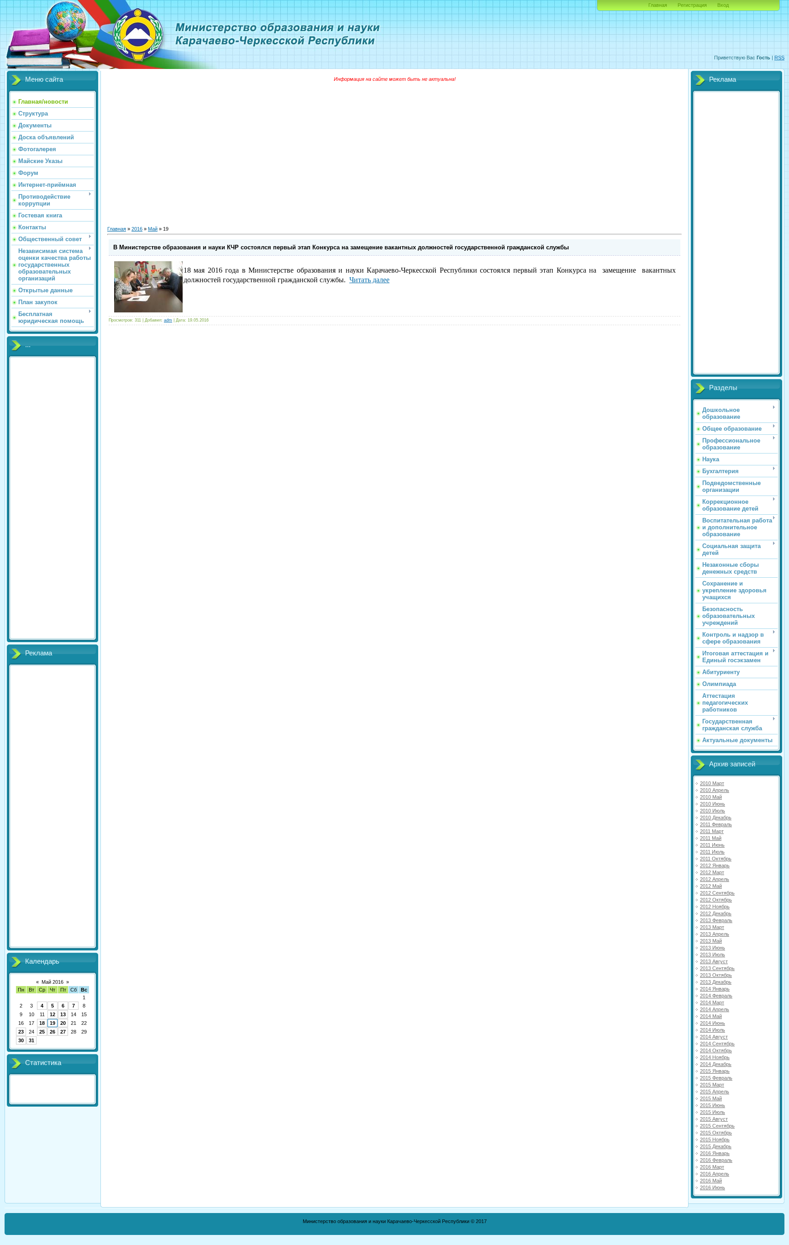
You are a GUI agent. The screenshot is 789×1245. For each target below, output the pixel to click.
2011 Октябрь (715, 858)
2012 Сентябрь (717, 893)
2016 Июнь (712, 1187)
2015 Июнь (712, 1105)
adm (168, 320)
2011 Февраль (716, 824)
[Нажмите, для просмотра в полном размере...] (148, 310)
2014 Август (714, 1036)
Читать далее (369, 280)
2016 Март (712, 1167)
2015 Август (714, 1119)
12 (52, 1014)
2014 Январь (715, 989)
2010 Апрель (714, 790)
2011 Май (710, 838)
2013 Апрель (714, 934)
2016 (137, 229)
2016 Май (711, 1180)
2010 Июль (712, 810)
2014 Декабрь (715, 1064)
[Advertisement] (52, 498)
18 (42, 1023)
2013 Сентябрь (717, 968)
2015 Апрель (714, 1091)
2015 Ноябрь (715, 1139)
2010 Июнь (712, 804)
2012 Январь (715, 865)
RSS (779, 57)
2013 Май (711, 941)
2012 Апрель (714, 879)
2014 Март (712, 1002)
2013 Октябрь (716, 975)
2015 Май (711, 1098)
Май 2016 (52, 982)
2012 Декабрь (715, 913)
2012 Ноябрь (715, 906)
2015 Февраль (716, 1078)
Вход (723, 5)
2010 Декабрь (715, 817)
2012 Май (711, 886)
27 (63, 1031)
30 (21, 1040)
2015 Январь (715, 1071)
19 (52, 1023)
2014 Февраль (716, 995)
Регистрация (692, 5)
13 (63, 1014)
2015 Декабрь (715, 1146)
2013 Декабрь (715, 982)
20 (63, 1023)
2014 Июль (712, 1030)
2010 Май (711, 797)
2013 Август (714, 961)
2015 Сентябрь (717, 1126)
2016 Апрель (714, 1173)
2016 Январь (715, 1153)
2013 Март (712, 927)
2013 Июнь (712, 947)
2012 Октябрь (716, 899)
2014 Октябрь (716, 1050)
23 (21, 1031)
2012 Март (712, 872)
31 (31, 1040)
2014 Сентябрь (717, 1043)
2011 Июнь (712, 845)
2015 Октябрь (716, 1132)
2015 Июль (712, 1112)
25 (42, 1031)
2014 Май (711, 1016)
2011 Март (712, 831)
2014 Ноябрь (715, 1057)
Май (153, 229)
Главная (657, 5)
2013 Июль (712, 954)
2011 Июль (712, 852)
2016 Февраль (716, 1160)
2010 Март (712, 783)
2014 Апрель (714, 1009)
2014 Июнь (712, 1023)
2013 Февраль (716, 920)
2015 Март (712, 1084)
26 (52, 1031)
